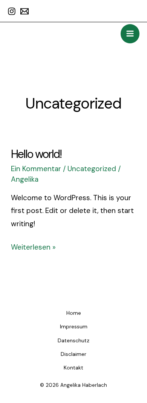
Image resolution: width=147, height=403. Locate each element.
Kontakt (73, 367)
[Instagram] (12, 11)
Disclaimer (73, 354)
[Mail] (24, 11)
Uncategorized (91, 168)
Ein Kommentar (36, 168)
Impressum (73, 326)
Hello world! (36, 154)
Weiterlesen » (33, 246)
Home (73, 313)
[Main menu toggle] (130, 33)
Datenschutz (73, 340)
